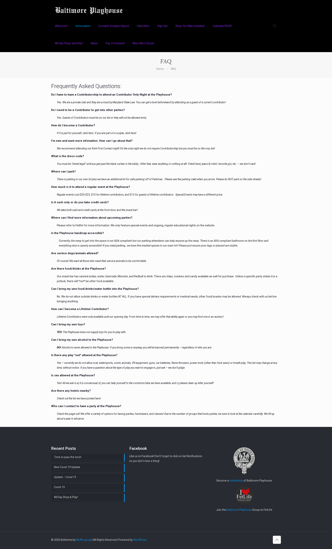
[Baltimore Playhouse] (89, 8)
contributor (236, 480)
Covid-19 (59, 487)
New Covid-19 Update (67, 467)
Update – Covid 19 (65, 477)
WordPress (140, 539)
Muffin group (83, 539)
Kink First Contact (102, 148)
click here (88, 133)
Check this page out (68, 413)
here (97, 398)
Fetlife (79, 225)
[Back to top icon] (277, 540)
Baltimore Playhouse (239, 509)
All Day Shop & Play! (66, 497)
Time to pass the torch (67, 457)
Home (160, 68)
